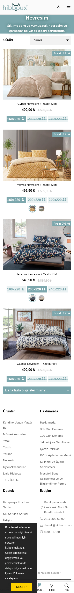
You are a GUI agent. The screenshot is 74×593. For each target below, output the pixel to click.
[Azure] (32, 298)
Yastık (7, 447)
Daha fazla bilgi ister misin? (25, 390)
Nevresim (9, 460)
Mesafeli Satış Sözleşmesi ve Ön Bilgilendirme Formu (53, 478)
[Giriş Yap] (58, 7)
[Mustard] (32, 208)
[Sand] (41, 298)
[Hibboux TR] (15, 7)
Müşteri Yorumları (14, 434)
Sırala (38, 40)
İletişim (7, 520)
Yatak (6, 440)
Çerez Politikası (50, 448)
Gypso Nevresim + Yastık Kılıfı (37, 103)
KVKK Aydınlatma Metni (55, 455)
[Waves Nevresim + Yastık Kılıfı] (37, 155)
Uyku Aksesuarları (15, 467)
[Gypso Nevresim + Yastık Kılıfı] (37, 74)
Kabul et (21, 586)
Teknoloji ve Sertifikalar (55, 442)
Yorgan (7, 453)
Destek (8, 490)
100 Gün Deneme (51, 435)
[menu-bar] (68, 7)
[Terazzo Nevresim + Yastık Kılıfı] (37, 244)
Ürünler (9, 411)
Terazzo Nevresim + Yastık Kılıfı (37, 274)
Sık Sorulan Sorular (15, 513)
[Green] (41, 208)
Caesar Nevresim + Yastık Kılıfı (37, 363)
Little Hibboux (12, 473)
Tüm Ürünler (11, 480)
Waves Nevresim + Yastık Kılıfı (37, 184)
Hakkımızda (49, 411)
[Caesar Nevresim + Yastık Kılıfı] (37, 334)
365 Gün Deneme (51, 429)
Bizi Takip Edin (14, 554)
